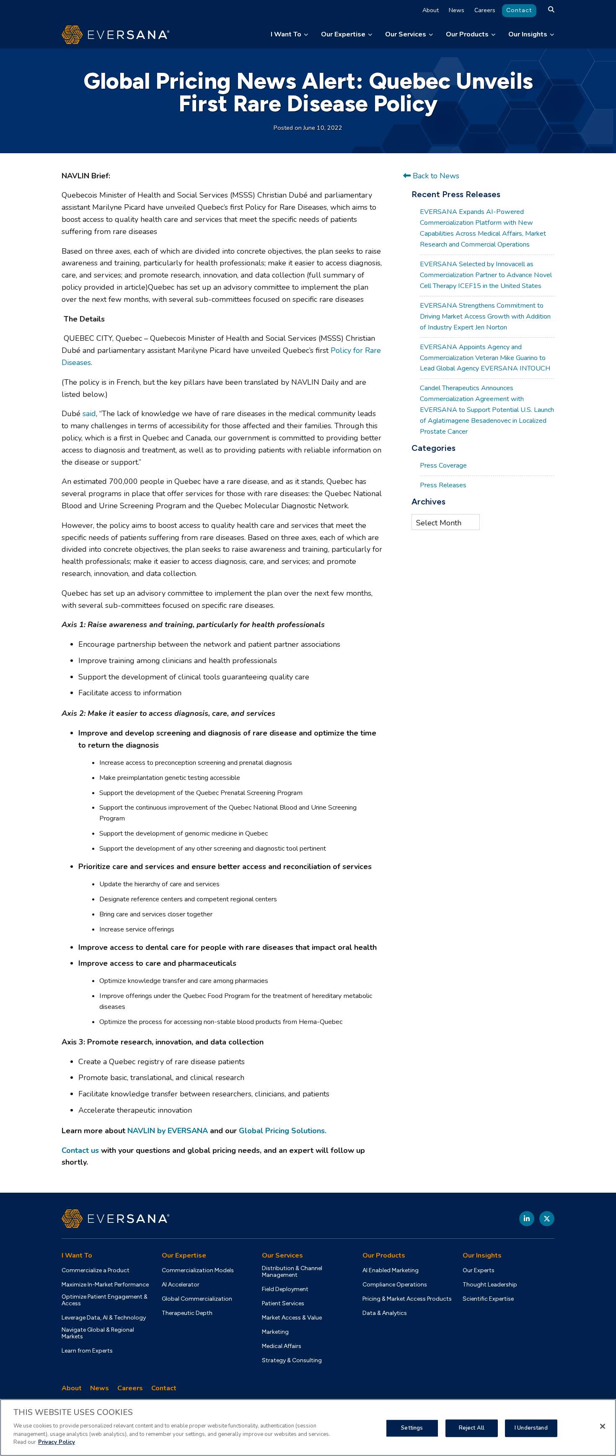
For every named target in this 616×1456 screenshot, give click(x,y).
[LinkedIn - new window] (526, 1218)
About (430, 10)
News (456, 10)
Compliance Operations (394, 1284)
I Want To (286, 34)
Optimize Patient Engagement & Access (105, 1300)
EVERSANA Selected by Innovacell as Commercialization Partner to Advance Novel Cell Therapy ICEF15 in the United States (486, 275)
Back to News (435, 176)
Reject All (471, 1427)
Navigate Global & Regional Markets (98, 1333)
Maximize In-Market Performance (105, 1284)
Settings (412, 1427)
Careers (484, 10)
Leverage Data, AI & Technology (104, 1318)
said (89, 414)
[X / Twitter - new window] (546, 1218)
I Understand (531, 1427)
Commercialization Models (198, 1270)
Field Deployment (285, 1289)
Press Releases (443, 485)
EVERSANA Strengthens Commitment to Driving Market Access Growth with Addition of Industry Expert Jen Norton (485, 316)
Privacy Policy (56, 1442)
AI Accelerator (180, 1284)
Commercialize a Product (95, 1270)
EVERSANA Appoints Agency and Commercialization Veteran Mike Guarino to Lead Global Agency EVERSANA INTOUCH (485, 357)
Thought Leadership (490, 1284)
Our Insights (527, 34)
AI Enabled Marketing (390, 1270)
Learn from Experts (87, 1351)
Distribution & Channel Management (292, 1272)
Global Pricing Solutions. (282, 1131)
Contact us (80, 1150)
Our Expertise (343, 34)
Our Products (467, 34)
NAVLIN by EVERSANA (167, 1131)
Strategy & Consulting (292, 1360)
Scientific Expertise (488, 1299)
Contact (519, 10)
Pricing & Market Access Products (407, 1299)
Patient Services (283, 1303)
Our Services (405, 34)
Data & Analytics (384, 1313)
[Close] (602, 1426)
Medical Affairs (281, 1346)
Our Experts (478, 1270)
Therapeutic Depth (187, 1313)
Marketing (275, 1332)
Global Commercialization (197, 1299)
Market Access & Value (292, 1318)
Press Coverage (443, 465)
